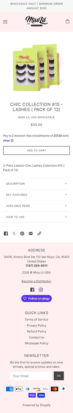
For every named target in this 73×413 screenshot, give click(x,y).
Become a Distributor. (36, 281)
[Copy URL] (39, 233)
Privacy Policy (36, 325)
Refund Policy (36, 331)
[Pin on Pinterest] (22, 233)
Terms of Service (36, 319)
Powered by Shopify (36, 405)
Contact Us (36, 337)
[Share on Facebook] (6, 233)
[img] (32, 289)
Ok (59, 375)
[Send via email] (30, 233)
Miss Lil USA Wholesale (36, 117)
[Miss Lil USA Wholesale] (36, 25)
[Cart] (68, 22)
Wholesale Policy (36, 343)
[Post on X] (14, 233)
